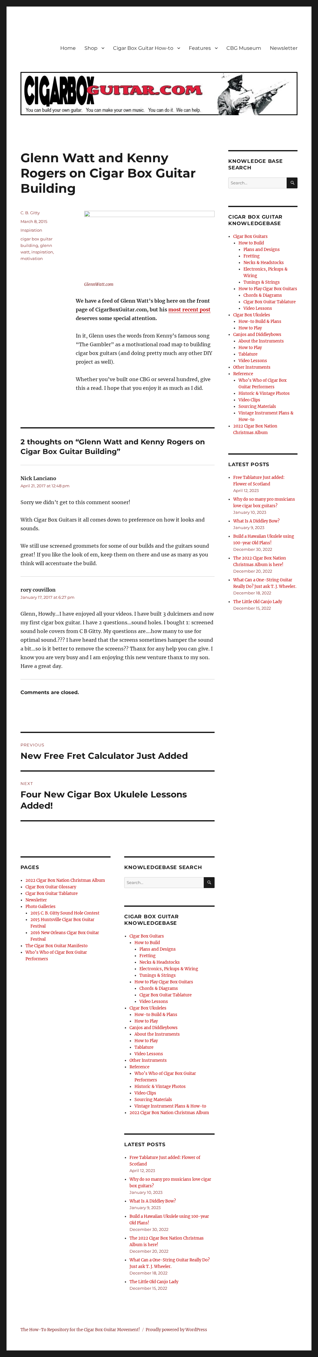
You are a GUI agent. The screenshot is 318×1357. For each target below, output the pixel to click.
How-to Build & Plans (155, 1014)
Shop (91, 48)
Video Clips (145, 1093)
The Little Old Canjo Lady (153, 1281)
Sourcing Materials (153, 1099)
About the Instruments (157, 1034)
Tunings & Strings (157, 975)
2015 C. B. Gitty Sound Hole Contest (64, 913)
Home (68, 48)
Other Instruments (148, 1060)
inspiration (42, 251)
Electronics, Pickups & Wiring (168, 969)
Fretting (147, 955)
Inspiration (31, 230)
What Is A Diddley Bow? (152, 1201)
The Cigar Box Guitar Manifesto (56, 945)
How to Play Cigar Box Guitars (163, 982)
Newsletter (284, 48)
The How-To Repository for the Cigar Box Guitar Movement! (80, 1329)
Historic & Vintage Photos (160, 1086)
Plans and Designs (157, 949)
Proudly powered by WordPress (176, 1329)
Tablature (143, 1047)
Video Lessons (153, 1001)
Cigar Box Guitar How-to (143, 48)
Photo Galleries (40, 906)
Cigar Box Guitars (146, 936)
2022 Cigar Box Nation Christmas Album (65, 880)
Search (209, 887)
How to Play (146, 1021)
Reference (139, 1067)
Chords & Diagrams (158, 988)
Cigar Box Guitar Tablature (51, 893)
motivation (31, 258)
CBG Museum (243, 48)
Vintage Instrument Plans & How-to (170, 1106)
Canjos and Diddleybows (153, 1027)
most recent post (189, 309)
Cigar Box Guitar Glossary (50, 887)
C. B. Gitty (30, 212)
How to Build (147, 942)
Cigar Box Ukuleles (147, 1008)
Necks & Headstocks (159, 962)
